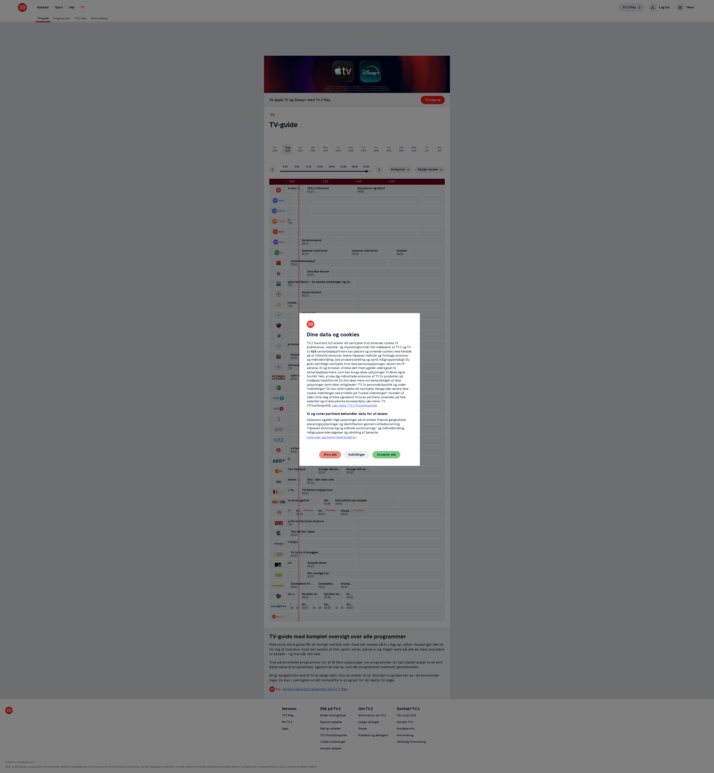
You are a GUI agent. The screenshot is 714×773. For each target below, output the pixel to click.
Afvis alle (330, 454)
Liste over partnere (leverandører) (332, 437)
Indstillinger (356, 454)
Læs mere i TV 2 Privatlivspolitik (354, 405)
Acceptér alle (386, 454)
